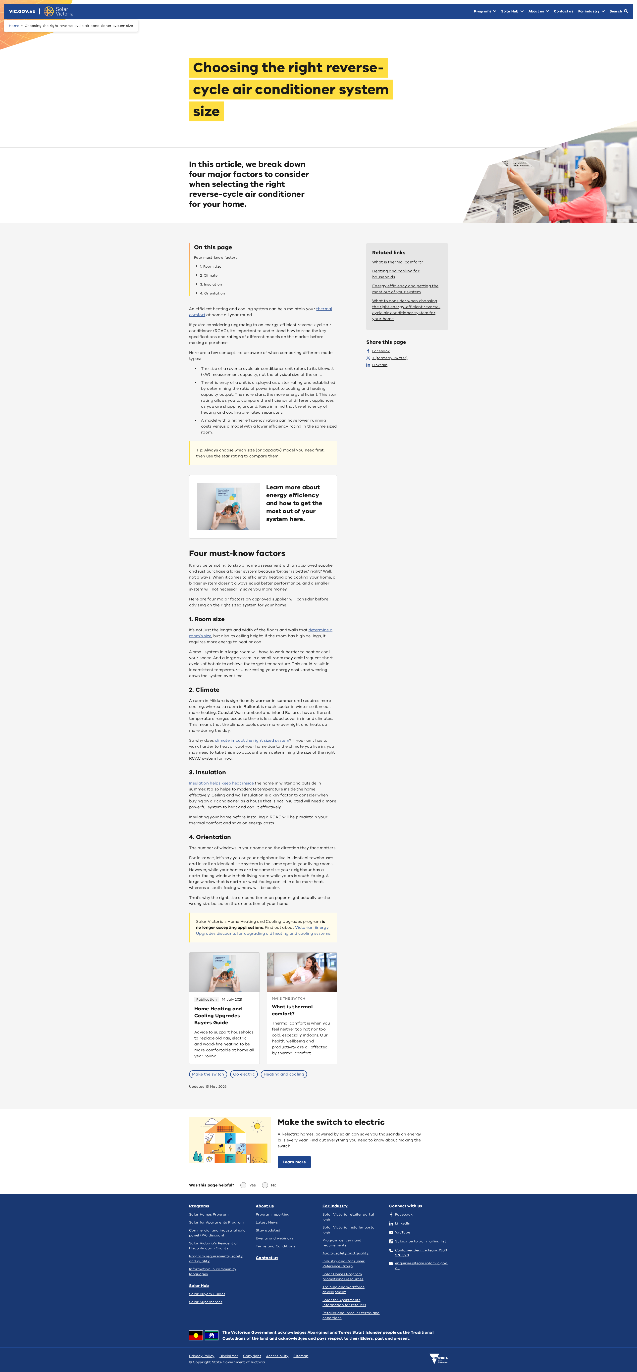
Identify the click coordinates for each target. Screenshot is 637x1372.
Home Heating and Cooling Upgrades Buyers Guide (218, 1015)
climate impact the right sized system (252, 740)
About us (265, 1206)
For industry (335, 1206)
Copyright (252, 1356)
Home (14, 25)
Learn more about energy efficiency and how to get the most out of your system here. (294, 503)
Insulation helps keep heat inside (221, 783)
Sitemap (300, 1356)
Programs (199, 1206)
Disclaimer (228, 1356)
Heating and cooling (284, 1074)
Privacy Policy (201, 1356)
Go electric (244, 1074)
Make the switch (208, 1074)
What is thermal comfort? (292, 1010)
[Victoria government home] (438, 1359)
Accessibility (277, 1356)
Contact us (267, 1258)
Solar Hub (199, 1286)
